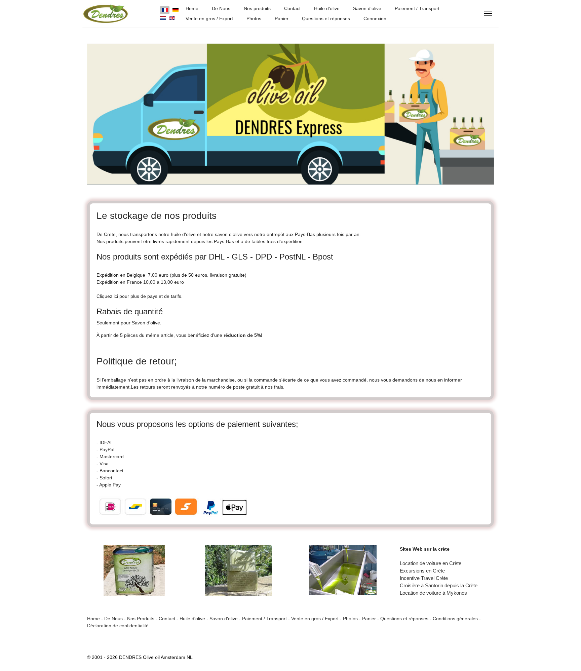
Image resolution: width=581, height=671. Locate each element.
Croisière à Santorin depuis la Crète (438, 585)
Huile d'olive (327, 8)
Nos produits (257, 8)
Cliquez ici (107, 296)
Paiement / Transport (417, 8)
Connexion (374, 18)
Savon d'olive (367, 8)
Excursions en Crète (422, 571)
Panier (281, 18)
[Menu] (488, 13)
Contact (292, 8)
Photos (253, 18)
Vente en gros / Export (209, 18)
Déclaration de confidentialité (118, 625)
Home (192, 8)
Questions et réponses (326, 18)
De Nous (221, 8)
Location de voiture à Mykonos (433, 593)
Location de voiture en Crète (430, 563)
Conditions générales (455, 618)
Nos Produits (140, 618)
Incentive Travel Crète (424, 578)
